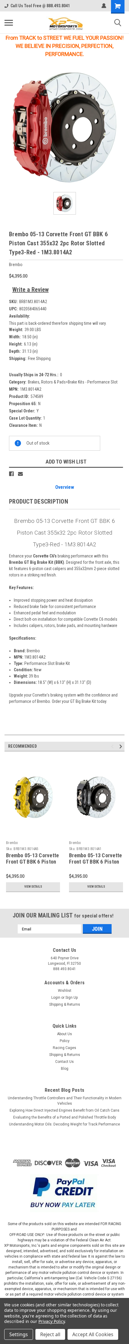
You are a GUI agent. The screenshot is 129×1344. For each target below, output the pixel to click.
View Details (33, 886)
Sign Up (71, 997)
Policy (65, 1041)
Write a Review (30, 289)
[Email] (20, 473)
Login (55, 997)
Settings (18, 1334)
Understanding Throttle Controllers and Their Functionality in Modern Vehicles (65, 1101)
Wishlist (64, 991)
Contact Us (64, 1062)
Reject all (50, 1334)
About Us (64, 1034)
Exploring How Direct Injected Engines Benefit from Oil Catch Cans (64, 1110)
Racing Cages (64, 1048)
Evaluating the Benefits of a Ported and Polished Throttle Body (64, 1117)
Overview (64, 487)
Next (121, 746)
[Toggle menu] (8, 22)
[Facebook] (11, 473)
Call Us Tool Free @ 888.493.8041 (40, 5)
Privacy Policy (51, 1321)
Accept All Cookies (92, 1334)
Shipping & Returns (64, 1004)
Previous (113, 746)
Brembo (12, 843)
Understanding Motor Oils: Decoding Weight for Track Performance (64, 1124)
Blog (64, 1068)
